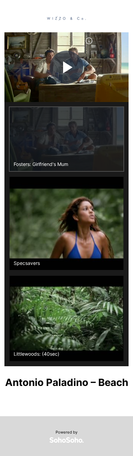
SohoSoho (66, 440)
